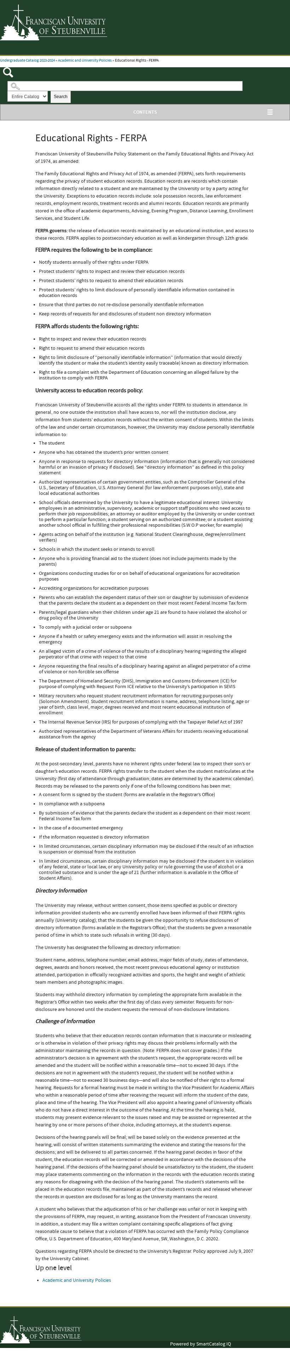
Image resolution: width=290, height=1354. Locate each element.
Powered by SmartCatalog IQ (200, 1344)
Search (61, 96)
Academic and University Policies (85, 60)
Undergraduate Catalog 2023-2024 (27, 60)
